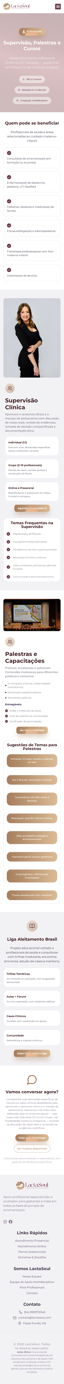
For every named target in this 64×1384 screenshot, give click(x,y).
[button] (58, 6)
